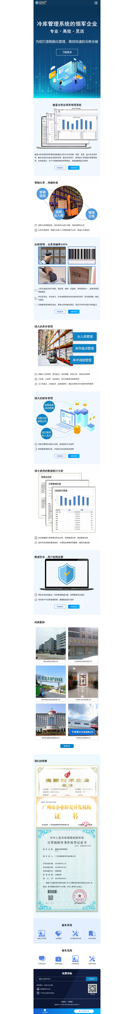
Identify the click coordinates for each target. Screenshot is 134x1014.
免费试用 (73, 168)
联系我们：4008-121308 (45, 985)
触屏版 (63, 1002)
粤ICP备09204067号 (73, 1004)
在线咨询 (60, 168)
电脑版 (70, 1002)
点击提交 (92, 979)
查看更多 (67, 746)
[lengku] (67, 49)
